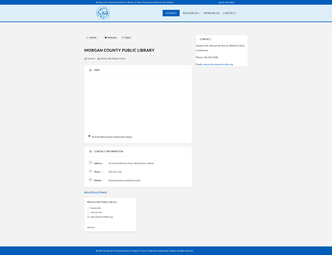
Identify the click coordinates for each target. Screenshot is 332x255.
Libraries (91, 58)
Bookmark (112, 38)
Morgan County (119, 58)
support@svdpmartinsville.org (217, 64)
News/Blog (212, 13)
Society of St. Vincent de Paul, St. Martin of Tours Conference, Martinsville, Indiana (134, 2)
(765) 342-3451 (115, 172)
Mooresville (96, 208)
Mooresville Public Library (102, 201)
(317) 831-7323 (96, 212)
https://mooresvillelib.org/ (102, 217)
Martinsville (106, 58)
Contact (229, 13)
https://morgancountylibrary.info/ (124, 180)
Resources (190, 13)
